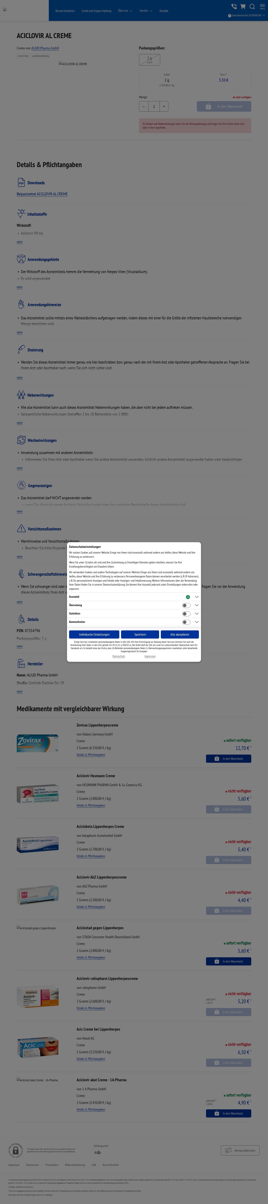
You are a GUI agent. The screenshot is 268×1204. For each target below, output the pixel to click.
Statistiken (74, 613)
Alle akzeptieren (179, 634)
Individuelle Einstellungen (94, 634)
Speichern (140, 634)
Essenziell (74, 597)
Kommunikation (77, 622)
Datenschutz (118, 656)
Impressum (150, 656)
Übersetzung (75, 605)
